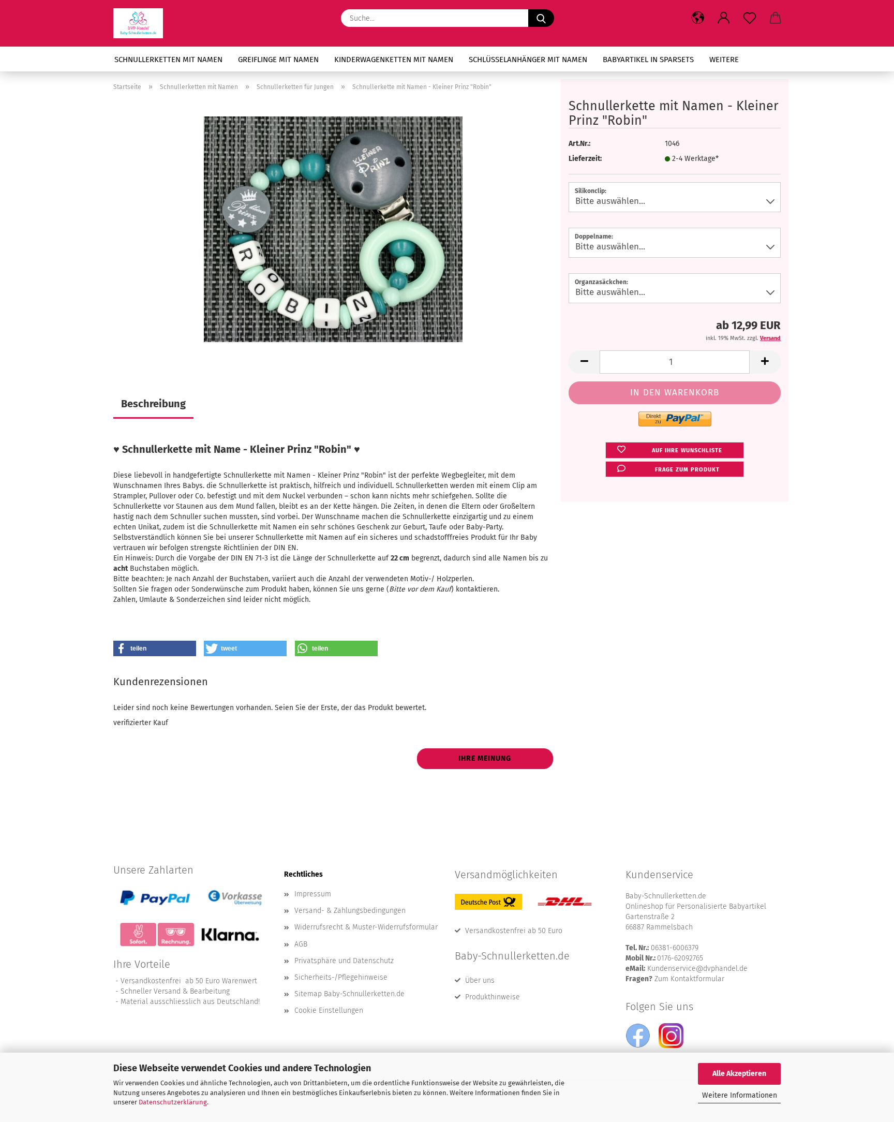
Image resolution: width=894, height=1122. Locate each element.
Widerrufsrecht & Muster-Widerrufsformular (366, 927)
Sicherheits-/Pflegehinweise (341, 977)
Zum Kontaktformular (689, 979)
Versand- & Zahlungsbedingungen (350, 910)
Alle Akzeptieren (739, 1073)
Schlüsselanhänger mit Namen (528, 59)
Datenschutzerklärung (173, 1102)
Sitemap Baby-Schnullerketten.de (349, 994)
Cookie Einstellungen (328, 1010)
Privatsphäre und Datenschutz (344, 960)
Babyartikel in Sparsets (648, 59)
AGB (300, 944)
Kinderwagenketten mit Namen (393, 59)
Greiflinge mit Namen (278, 59)
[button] (698, 18)
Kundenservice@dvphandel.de (697, 968)
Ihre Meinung (484, 758)
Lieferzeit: (585, 158)
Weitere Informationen (739, 1095)
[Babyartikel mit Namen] (142, 23)
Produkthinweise (492, 997)
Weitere (724, 59)
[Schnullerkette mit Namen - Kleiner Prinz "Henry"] (333, 229)
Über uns (480, 980)
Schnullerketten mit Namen (168, 59)
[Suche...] (541, 18)
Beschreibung (153, 403)
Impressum (312, 894)
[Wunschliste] (750, 18)
